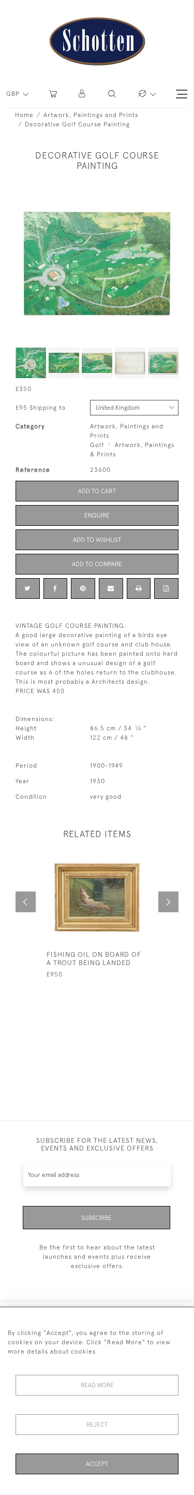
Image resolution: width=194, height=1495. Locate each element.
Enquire (97, 515)
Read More (97, 1385)
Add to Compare (97, 564)
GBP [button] (14, 93)
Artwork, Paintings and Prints (90, 115)
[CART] (53, 94)
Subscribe (96, 1217)
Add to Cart (97, 491)
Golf (97, 445)
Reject (97, 1424)
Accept (97, 1464)
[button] (82, 94)
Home (24, 115)
